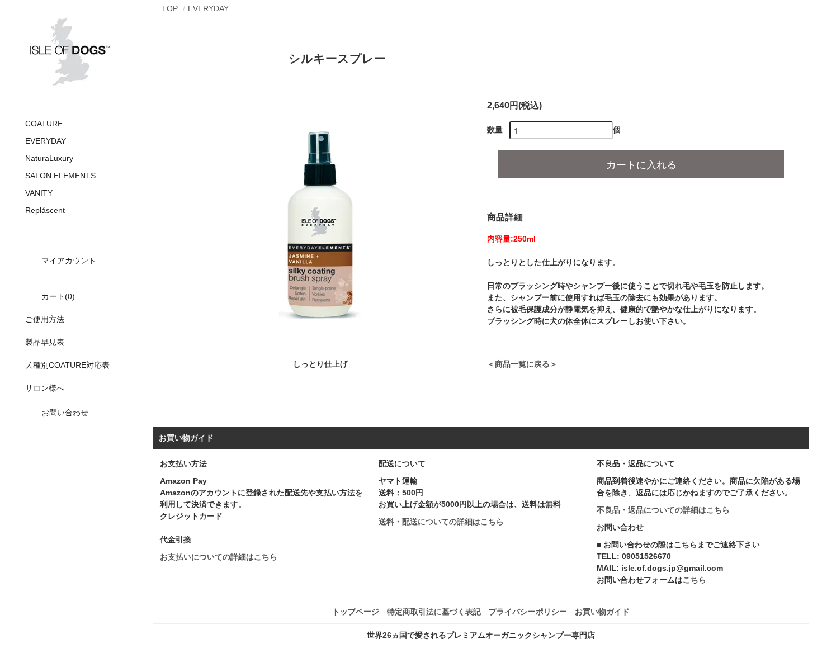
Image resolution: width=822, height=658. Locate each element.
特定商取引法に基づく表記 (434, 611)
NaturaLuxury (49, 158)
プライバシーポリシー (528, 611)
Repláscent (45, 210)
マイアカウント (68, 260)
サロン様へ (44, 388)
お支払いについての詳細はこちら (218, 556)
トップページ (355, 611)
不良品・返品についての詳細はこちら (663, 509)
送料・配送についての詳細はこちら (441, 521)
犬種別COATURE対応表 (67, 365)
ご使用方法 (44, 319)
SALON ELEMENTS (60, 175)
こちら (694, 579)
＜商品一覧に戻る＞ (522, 363)
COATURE (44, 123)
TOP (170, 8)
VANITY (39, 192)
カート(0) (58, 296)
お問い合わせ (64, 412)
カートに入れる (641, 164)
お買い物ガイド (602, 611)
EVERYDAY (45, 140)
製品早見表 (44, 342)
